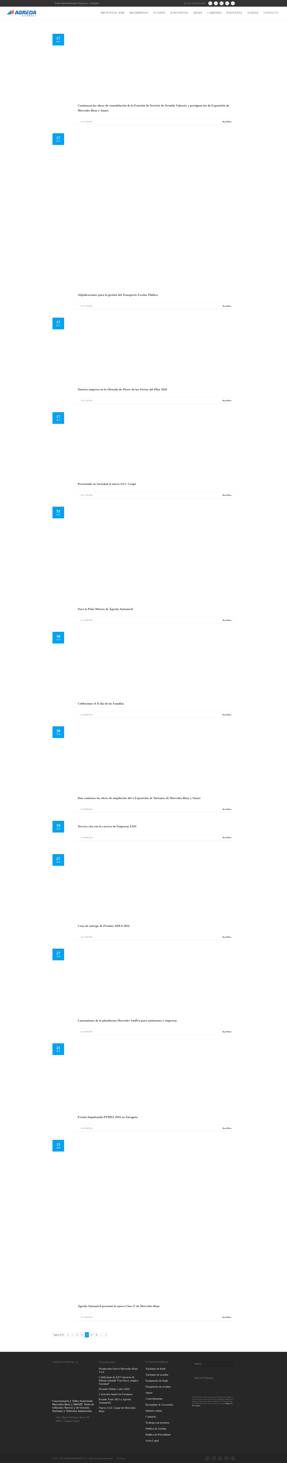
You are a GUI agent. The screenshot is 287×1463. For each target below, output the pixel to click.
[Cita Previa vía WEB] (211, 1415)
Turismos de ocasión (156, 1374)
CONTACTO (271, 12)
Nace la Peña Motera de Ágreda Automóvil (105, 609)
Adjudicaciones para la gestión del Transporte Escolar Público (118, 295)
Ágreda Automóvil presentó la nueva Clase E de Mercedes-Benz (119, 1306)
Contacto (150, 1416)
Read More (227, 122)
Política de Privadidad (157, 1434)
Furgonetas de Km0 (156, 1380)
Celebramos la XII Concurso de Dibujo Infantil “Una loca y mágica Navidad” (118, 1380)
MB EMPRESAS (138, 12)
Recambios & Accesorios (159, 1404)
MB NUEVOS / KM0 (112, 12)
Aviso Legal (152, 1440)
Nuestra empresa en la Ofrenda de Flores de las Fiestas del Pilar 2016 (122, 389)
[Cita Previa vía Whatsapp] (211, 1386)
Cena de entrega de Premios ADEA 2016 (104, 926)
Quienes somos (153, 1410)
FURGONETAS (179, 12)
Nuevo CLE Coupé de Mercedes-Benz (117, 1409)
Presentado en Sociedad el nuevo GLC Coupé (107, 484)
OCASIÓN (159, 12)
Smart (148, 1392)
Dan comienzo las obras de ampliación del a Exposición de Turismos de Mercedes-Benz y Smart (139, 798)
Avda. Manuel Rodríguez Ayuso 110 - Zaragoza (77, 3)
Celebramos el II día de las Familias (101, 703)
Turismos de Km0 (155, 1368)
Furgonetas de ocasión (158, 1386)
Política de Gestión (155, 1428)
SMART (197, 12)
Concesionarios (154, 1398)
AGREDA (253, 12)
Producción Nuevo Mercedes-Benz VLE (118, 1370)
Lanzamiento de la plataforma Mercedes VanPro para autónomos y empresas (127, 1020)
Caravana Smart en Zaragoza (116, 1394)
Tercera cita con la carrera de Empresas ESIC (107, 826)
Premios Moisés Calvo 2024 (114, 1389)
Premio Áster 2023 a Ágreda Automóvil (115, 1401)
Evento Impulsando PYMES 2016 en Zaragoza (108, 1117)
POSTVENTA (234, 12)
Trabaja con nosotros (157, 1422)
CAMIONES (214, 12)
